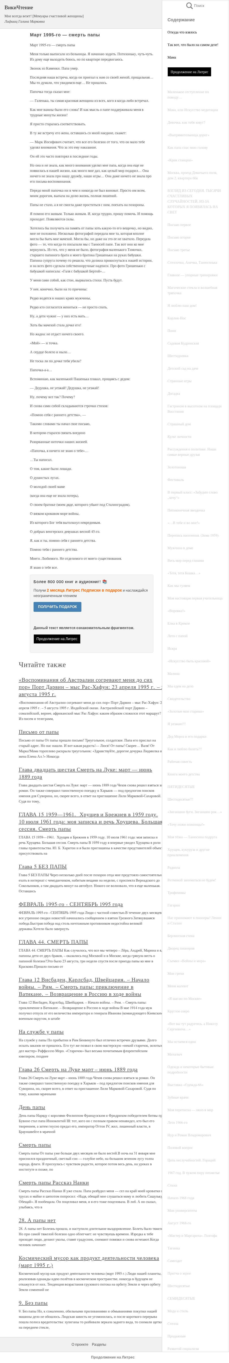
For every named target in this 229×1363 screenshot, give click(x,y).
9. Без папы (33, 1302)
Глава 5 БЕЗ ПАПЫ (43, 866)
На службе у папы (41, 1031)
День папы (32, 1107)
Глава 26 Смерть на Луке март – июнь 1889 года (78, 1069)
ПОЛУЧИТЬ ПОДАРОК (57, 607)
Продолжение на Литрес (189, 71)
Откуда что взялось (182, 32)
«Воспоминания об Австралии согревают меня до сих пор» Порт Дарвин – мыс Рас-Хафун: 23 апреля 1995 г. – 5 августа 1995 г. (91, 687)
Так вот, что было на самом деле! (193, 44)
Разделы (99, 1344)
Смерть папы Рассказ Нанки (54, 1182)
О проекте (80, 1344)
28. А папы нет (37, 1220)
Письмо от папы (39, 731)
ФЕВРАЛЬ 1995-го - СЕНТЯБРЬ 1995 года (71, 904)
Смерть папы (35, 1144)
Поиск (194, 6)
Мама (172, 57)
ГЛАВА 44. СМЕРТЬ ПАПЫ (53, 941)
